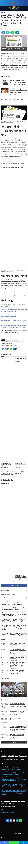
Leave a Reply (14, 585)
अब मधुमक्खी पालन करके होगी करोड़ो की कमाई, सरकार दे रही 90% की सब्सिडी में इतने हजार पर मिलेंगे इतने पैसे (7, 464)
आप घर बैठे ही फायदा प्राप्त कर (6, 146)
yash (4, 28)
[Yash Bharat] (14, 3)
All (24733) (14, 742)
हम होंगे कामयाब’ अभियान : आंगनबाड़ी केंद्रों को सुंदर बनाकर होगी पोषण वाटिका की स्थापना (18, 736)
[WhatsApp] (12, 32)
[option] (14, 689)
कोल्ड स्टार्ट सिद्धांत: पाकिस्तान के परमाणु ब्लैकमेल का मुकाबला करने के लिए (18, 651)
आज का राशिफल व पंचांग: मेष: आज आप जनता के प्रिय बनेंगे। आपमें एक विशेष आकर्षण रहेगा (17, 672)
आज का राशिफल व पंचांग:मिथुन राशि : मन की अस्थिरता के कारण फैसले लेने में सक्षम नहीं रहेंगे (18, 657)
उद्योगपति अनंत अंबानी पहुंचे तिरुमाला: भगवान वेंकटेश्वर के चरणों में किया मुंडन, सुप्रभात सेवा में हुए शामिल (18, 90)
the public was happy (19, 341)
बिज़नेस (3, 12)
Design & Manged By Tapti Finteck (8, 812)
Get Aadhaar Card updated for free (7, 341)
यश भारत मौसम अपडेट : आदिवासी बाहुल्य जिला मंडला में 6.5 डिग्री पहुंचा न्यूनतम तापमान (18, 713)
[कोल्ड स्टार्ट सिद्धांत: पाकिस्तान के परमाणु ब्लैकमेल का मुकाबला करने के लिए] (4, 651)
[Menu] (1, 3)
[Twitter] (8, 32)
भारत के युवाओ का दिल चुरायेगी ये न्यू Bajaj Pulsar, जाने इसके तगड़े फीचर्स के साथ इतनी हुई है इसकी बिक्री (21, 577)
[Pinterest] (8, 349)
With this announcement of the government (9, 345)
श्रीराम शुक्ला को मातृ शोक (15, 718)
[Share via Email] (16, 349)
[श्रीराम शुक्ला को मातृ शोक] (4, 720)
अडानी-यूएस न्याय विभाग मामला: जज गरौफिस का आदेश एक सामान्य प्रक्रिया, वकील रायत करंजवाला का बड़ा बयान (18, 82)
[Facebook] (3, 32)
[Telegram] (17, 32)
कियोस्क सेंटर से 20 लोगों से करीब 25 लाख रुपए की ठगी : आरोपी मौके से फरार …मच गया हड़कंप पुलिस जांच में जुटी (18, 705)
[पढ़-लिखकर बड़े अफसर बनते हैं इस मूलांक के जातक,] (4, 645)
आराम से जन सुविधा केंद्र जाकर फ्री (19, 283)
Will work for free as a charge (6, 343)
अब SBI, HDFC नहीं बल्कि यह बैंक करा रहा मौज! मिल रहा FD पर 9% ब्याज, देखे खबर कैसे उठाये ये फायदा (7, 481)
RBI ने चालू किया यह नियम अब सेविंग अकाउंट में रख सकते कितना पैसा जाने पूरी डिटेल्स (20, 464)
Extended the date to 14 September (12, 339)
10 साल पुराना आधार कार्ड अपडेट (16, 60)
